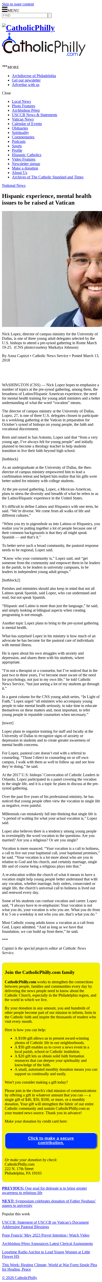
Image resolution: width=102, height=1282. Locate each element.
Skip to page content (18, 4)
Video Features (23, 159)
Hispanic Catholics (26, 155)
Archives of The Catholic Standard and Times (47, 177)
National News (14, 185)
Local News (21, 101)
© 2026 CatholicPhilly (19, 1278)
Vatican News (23, 119)
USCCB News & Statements (34, 115)
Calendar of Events (27, 124)
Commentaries (23, 137)
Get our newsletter (26, 80)
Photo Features (23, 106)
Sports (17, 146)
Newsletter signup (26, 164)
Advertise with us (25, 85)
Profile (17, 150)
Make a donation (25, 168)
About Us (19, 173)
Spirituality (20, 132)
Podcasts (19, 141)
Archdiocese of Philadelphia (34, 76)
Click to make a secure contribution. (51, 1140)
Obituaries (20, 128)
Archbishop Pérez (26, 110)
